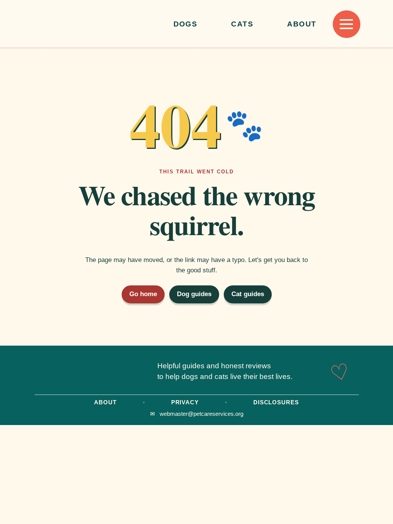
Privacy (185, 402)
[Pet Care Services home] (96, 24)
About (301, 24)
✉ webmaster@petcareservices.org (196, 413)
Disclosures (276, 402)
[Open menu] (346, 24)
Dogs (185, 24)
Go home (143, 294)
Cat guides (247, 294)
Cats (242, 24)
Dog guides (194, 294)
